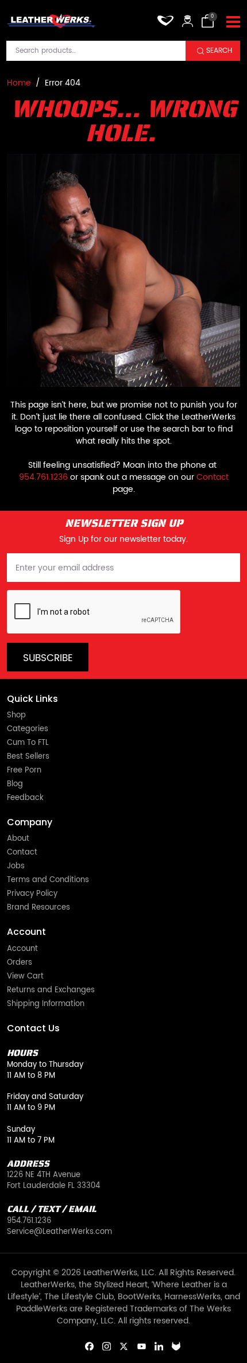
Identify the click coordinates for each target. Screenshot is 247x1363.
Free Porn (24, 771)
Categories (27, 729)
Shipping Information (45, 1004)
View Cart (25, 977)
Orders (19, 963)
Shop (16, 715)
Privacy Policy (32, 894)
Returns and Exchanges (51, 990)
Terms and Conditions (48, 880)
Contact (212, 477)
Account (22, 949)
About (18, 839)
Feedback (25, 798)
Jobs (16, 866)
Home (19, 83)
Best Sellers (28, 757)
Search (219, 50)
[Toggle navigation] (233, 22)
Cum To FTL (28, 743)
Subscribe (48, 658)
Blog (15, 784)
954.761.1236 (43, 477)
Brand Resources (38, 908)
